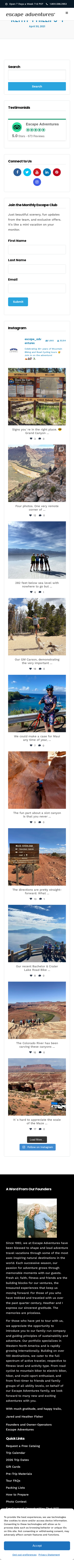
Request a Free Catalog (23, 1446)
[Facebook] (17, 172)
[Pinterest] (57, 172)
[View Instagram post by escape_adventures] (62, 420)
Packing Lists (15, 1487)
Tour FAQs (13, 1480)
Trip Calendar (15, 1453)
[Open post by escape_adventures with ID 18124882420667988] (37, 1010)
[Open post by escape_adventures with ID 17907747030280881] (37, 780)
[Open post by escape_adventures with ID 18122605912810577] (37, 396)
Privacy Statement (49, 1554)
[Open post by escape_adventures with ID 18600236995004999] (37, 933)
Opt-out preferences (24, 1554)
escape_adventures (37, 373)
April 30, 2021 (37, 26)
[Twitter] (27, 172)
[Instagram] (37, 182)
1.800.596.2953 (58, 4)
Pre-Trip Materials (19, 1474)
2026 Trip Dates (17, 1460)
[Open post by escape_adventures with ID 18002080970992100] (37, 550)
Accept (37, 1545)
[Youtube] (37, 172)
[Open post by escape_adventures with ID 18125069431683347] (37, 703)
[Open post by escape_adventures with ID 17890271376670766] (37, 626)
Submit (18, 301)
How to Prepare (17, 1494)
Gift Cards (13, 1467)
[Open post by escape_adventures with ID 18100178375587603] (37, 1087)
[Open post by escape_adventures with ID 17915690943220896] (37, 857)
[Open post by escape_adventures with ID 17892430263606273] (37, 473)
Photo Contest (16, 1501)
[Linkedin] (47, 172)
